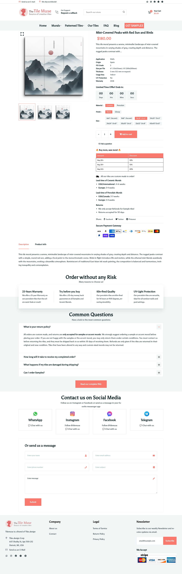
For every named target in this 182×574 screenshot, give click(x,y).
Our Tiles (93, 25)
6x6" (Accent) (112, 118)
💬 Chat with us (35, 425)
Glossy (117, 112)
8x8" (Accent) (126, 118)
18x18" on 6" (141, 118)
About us (53, 528)
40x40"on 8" (155, 123)
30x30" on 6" (126, 123)
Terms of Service (100, 528)
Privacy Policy (99, 539)
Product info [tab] (40, 244)
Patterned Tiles (74, 25)
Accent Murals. (65, 302)
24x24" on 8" (112, 123)
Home (43, 25)
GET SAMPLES (134, 25)
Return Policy (99, 534)
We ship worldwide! (49, 2)
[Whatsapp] (147, 2)
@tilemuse (75, 425)
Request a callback (69, 13)
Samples (76, 299)
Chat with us (74, 429)
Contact (52, 534)
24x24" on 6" (155, 118)
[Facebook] (155, 2)
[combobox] (105, 12)
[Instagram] (151, 2)
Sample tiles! (128, 209)
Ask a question (106, 144)
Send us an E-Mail (17, 550)
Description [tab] (24, 244)
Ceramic (110, 105)
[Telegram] (158, 2)
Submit (33, 502)
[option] (54, 66)
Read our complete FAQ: (91, 384)
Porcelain (120, 105)
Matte (109, 112)
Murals (56, 25)
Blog (116, 25)
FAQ (106, 25)
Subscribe (170, 541)
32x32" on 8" (141, 123)
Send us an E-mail (28, 2)
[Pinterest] (162, 2)
